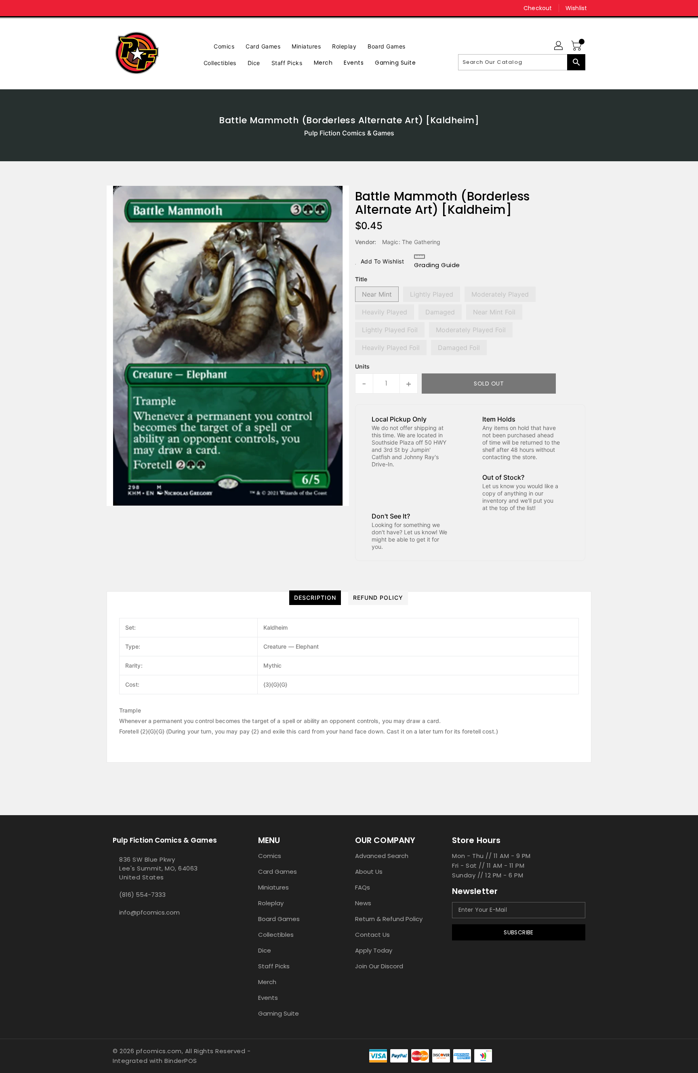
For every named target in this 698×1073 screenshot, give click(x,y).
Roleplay (271, 903)
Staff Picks (274, 966)
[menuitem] (224, 45)
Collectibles (276, 934)
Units (362, 366)
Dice (264, 950)
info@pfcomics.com (149, 912)
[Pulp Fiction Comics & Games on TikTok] (132, 8)
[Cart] (577, 46)
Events (268, 997)
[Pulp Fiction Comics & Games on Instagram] (117, 8)
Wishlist (576, 8)
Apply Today (373, 950)
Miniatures (273, 887)
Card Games (277, 871)
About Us (369, 871)
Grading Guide (437, 265)
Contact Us (372, 934)
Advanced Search (381, 856)
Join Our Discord (379, 966)
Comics (269, 856)
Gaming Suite (278, 1013)
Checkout (538, 8)
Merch (267, 982)
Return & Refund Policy (389, 919)
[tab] (315, 597)
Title (361, 279)
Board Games (279, 919)
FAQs (362, 887)
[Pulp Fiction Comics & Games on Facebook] (101, 8)
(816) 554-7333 (142, 894)
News (363, 903)
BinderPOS (180, 1060)
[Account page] (559, 46)
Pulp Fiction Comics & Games (349, 133)
